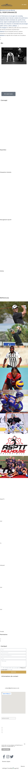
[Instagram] (8, 756)
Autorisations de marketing (9, 721)
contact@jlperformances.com (12, 688)
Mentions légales (6, 761)
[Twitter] (11, 756)
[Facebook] (4, 756)
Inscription (4, 715)
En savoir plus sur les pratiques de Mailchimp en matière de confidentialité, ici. (13, 745)
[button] (14, 639)
